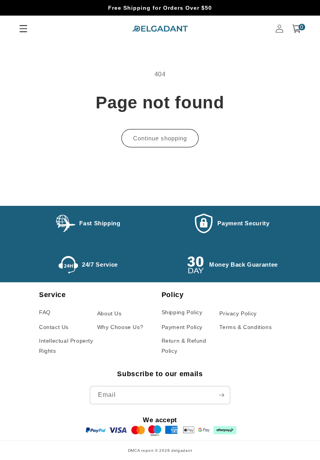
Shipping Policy (182, 312)
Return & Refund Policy (184, 346)
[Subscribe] (221, 395)
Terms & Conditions (245, 327)
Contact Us (54, 327)
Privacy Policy (237, 313)
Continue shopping (160, 138)
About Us (109, 313)
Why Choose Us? (120, 327)
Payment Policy (182, 327)
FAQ (45, 312)
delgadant (181, 450)
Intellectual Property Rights (66, 346)
